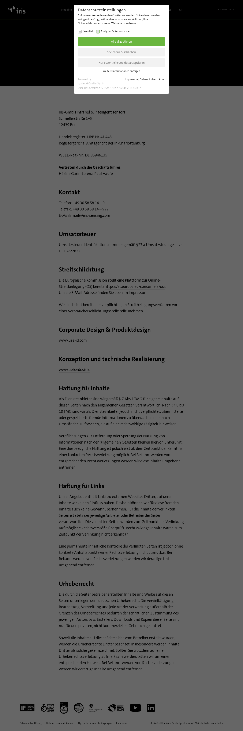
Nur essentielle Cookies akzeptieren (122, 63)
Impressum (131, 79)
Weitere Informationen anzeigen (121, 71)
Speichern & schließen (121, 52)
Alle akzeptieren (121, 42)
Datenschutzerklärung (152, 79)
